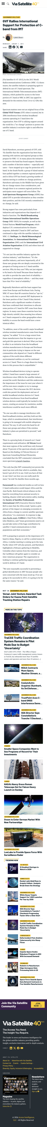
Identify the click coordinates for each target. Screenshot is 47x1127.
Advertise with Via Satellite (22, 1061)
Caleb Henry (18, 37)
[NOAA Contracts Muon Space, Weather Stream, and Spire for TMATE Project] (11, 668)
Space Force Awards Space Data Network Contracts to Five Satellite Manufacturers (31, 982)
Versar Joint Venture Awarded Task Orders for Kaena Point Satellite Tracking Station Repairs (22, 596)
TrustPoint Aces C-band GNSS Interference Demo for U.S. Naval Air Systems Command (31, 700)
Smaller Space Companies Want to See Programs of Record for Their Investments (21, 751)
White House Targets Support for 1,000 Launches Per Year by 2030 (31, 897)
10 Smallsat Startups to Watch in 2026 (29, 868)
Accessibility (38, 1068)
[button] (3, 3)
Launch (7, 781)
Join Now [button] (37, 1004)
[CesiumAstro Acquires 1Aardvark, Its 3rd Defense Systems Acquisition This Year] (11, 683)
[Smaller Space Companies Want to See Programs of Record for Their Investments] (23, 734)
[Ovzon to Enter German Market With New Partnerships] (23, 804)
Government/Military (11, 17)
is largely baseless (22, 461)
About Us (6, 1061)
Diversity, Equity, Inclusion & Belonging (17, 1068)
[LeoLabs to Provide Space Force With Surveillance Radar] (23, 837)
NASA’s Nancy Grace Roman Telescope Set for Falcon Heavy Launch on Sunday (20, 787)
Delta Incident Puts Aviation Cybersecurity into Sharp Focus (31, 940)
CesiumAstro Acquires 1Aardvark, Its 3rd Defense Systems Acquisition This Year (31, 685)
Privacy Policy (8, 1066)
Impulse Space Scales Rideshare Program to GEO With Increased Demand (30, 954)
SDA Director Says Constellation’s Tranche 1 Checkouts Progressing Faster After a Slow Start (31, 715)
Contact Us (7, 1063)
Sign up (35, 1091)
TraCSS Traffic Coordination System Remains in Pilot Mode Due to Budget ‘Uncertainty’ (21, 643)
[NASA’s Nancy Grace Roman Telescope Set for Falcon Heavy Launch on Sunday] (23, 769)
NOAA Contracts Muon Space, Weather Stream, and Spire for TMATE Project (32, 670)
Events (15, 1063)
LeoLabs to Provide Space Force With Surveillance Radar (23, 853)
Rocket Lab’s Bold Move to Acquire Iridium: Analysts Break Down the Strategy (30, 883)
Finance (7, 746)
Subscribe (6, 1106)
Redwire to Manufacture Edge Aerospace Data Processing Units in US (29, 968)
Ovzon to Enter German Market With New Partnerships (22, 821)
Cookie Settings (27, 1063)
